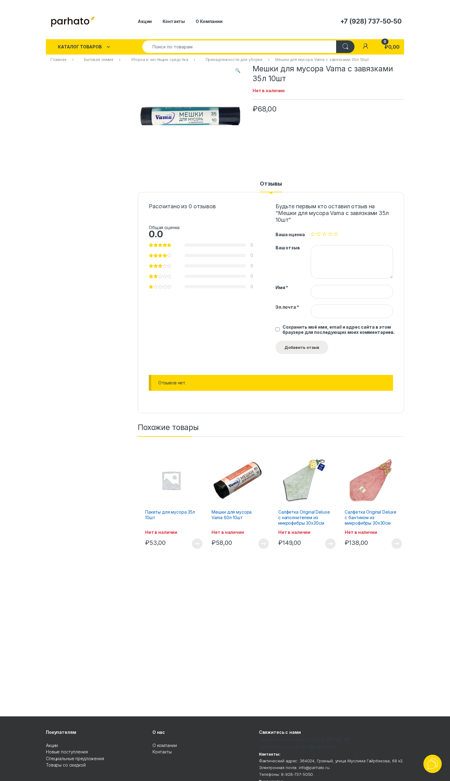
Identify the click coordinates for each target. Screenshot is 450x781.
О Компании (209, 21)
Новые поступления (67, 751)
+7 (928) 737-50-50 (328, 739)
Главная (58, 59)
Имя (282, 287)
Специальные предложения (75, 758)
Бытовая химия (98, 59)
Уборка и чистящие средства (159, 59)
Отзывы (271, 184)
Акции (145, 21)
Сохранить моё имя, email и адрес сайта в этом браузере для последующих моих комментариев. (339, 329)
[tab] (271, 186)
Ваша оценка (290, 234)
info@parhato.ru (318, 746)
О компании (164, 745)
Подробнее (190, 543)
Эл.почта (287, 307)
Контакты (174, 21)
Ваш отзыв (288, 247)
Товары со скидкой (66, 765)
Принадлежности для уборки (234, 59)
